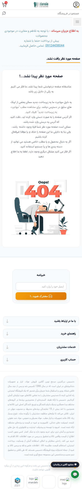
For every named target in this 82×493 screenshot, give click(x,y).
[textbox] (45, 13)
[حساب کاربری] (76, 4)
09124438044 (54, 45)
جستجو (4, 13)
